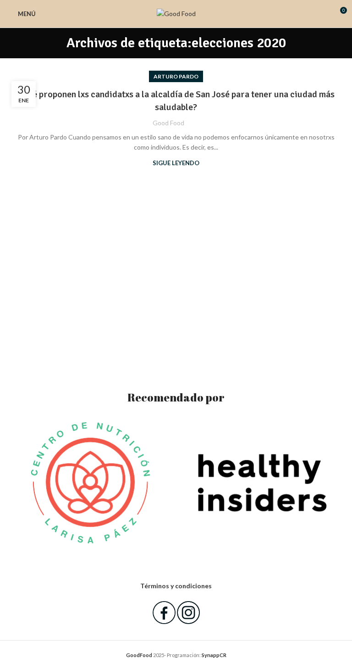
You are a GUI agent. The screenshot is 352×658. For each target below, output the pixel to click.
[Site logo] (176, 13)
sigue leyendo (176, 163)
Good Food (168, 123)
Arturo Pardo (176, 76)
